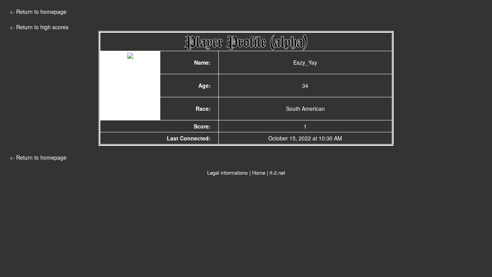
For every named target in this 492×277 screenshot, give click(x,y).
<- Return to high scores (39, 27)
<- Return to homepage (38, 11)
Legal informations (227, 172)
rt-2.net (277, 172)
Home (258, 172)
